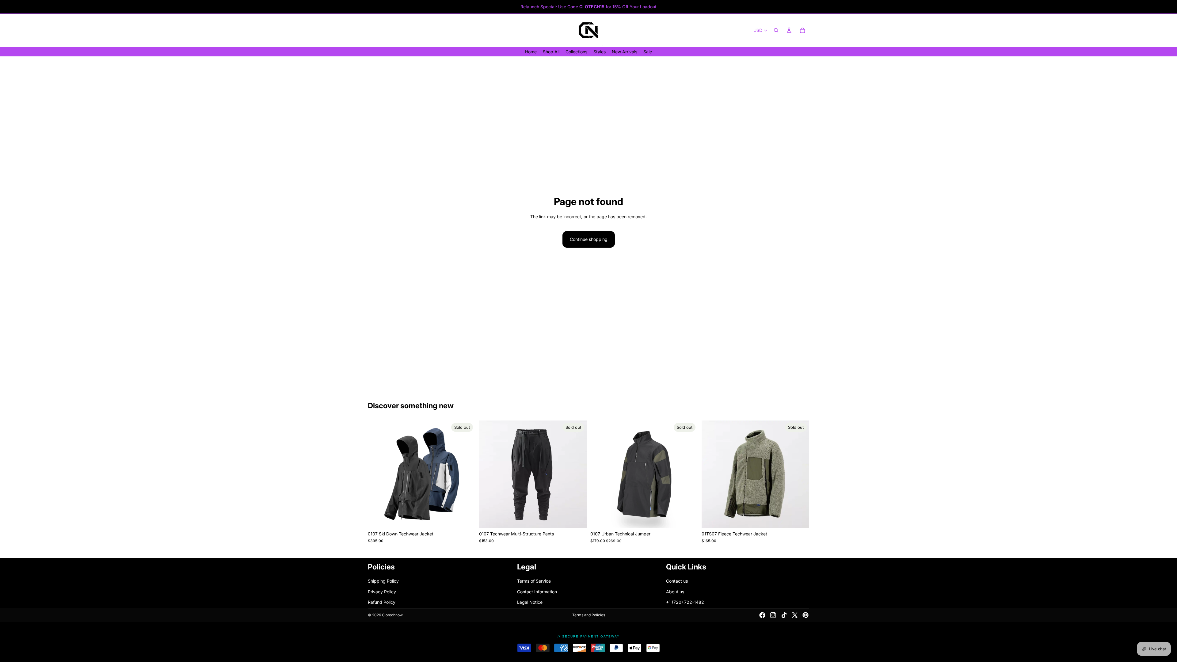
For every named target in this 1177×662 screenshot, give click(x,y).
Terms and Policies (588, 615)
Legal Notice (530, 602)
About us (675, 591)
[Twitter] (794, 615)
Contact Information (537, 591)
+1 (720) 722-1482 (685, 602)
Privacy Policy (382, 591)
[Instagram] (773, 615)
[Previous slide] (377, 474)
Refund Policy (381, 602)
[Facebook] (762, 615)
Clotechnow (392, 615)
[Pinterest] (805, 615)
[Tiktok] (784, 615)
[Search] (776, 30)
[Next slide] (466, 474)
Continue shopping (589, 239)
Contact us (677, 581)
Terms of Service (534, 581)
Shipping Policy (383, 581)
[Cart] (802, 30)
